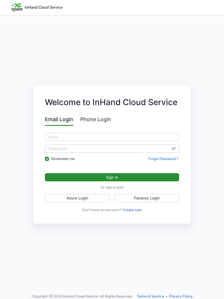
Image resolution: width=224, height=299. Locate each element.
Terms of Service (150, 296)
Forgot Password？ (163, 159)
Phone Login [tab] (95, 119)
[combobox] (112, 137)
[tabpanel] (112, 147)
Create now (132, 210)
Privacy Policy (181, 296)
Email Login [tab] (59, 119)
